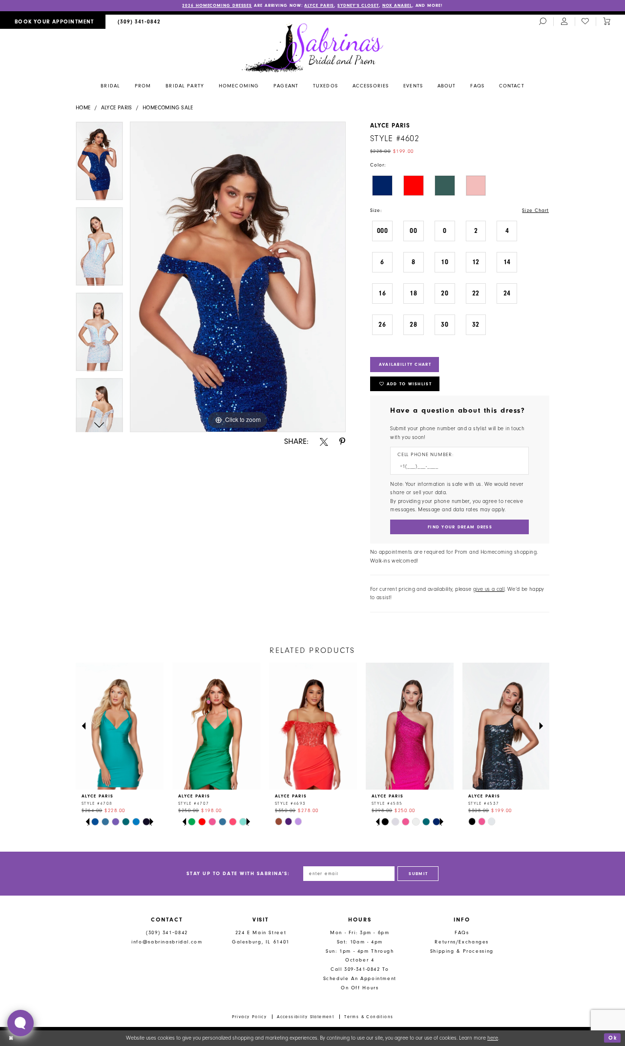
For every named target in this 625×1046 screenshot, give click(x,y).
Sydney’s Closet (358, 5)
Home (83, 108)
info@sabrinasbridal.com (166, 942)
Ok (612, 1038)
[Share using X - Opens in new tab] (324, 442)
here (492, 1038)
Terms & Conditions (368, 1016)
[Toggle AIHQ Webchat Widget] (20, 1023)
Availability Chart (405, 364)
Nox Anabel (397, 5)
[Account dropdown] (564, 22)
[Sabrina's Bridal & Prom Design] (313, 47)
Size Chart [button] (535, 210)
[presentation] (120, 726)
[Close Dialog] (11, 1038)
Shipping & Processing (462, 951)
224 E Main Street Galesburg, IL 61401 (261, 937)
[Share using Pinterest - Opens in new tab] (342, 442)
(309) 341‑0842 (167, 932)
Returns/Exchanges (462, 942)
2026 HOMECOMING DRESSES (217, 5)
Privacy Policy (249, 1016)
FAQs (462, 932)
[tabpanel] (99, 164)
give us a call (488, 589)
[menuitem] (52, 22)
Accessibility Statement (305, 1016)
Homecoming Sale (168, 108)
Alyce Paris (319, 5)
